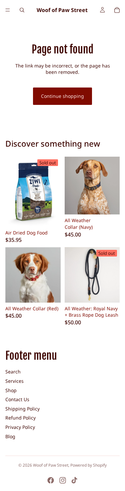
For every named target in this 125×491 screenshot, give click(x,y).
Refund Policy (20, 418)
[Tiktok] (74, 480)
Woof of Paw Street (50, 465)
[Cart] (117, 10)
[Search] (22, 10)
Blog (10, 436)
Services (14, 381)
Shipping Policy (22, 408)
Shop (11, 390)
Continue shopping (62, 96)
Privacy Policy (20, 427)
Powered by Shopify (88, 465)
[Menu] (7, 10)
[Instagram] (63, 480)
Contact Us (17, 399)
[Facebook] (51, 480)
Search (13, 371)
